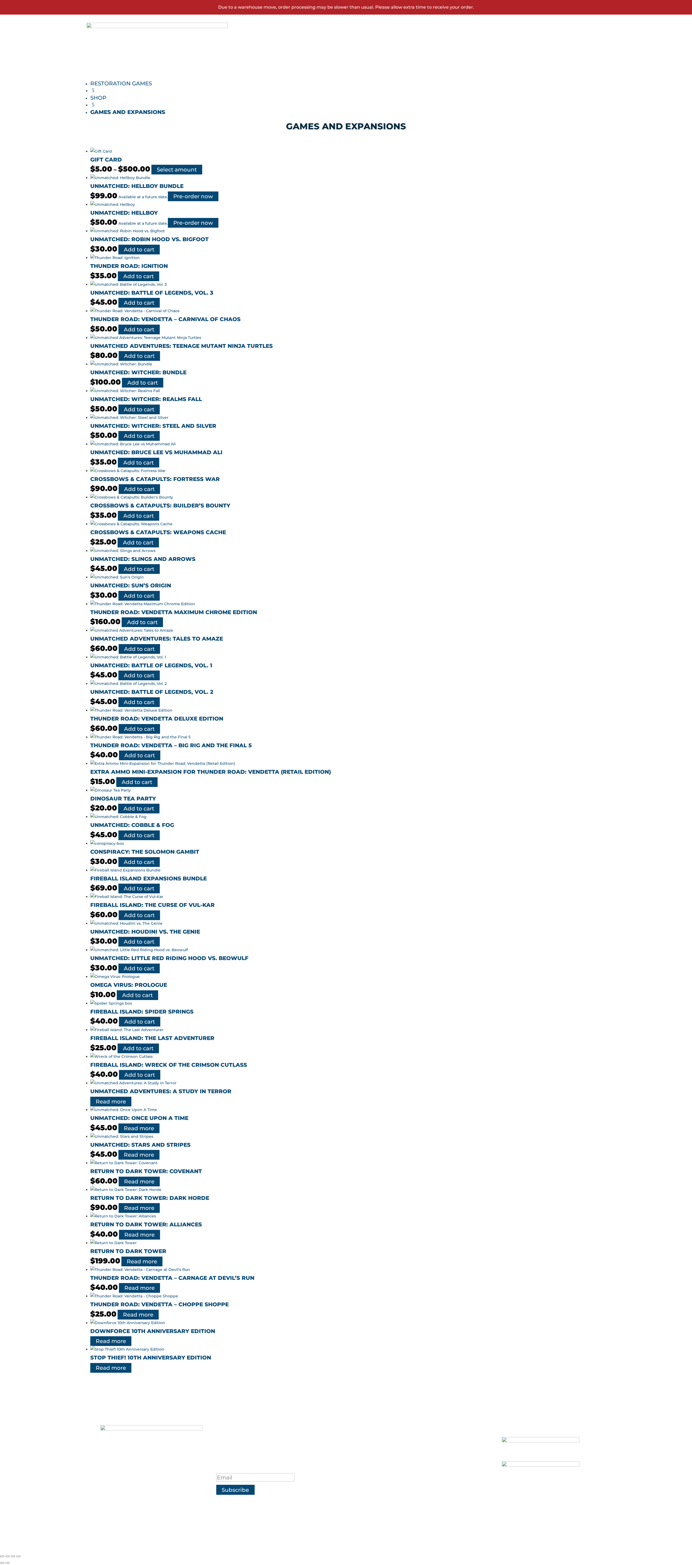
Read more (111, 1101)
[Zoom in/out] (2, 1556)
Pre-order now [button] (193, 196)
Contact (431, 40)
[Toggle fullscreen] (7, 1556)
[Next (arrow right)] (7, 1563)
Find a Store (390, 1455)
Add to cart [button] (139, 249)
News (395, 40)
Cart (535, 40)
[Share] (13, 1556)
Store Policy (390, 1482)
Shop (364, 40)
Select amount (177, 169)
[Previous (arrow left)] (2, 1563)
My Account (492, 40)
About (379, 1441)
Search (569, 40)
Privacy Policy (394, 1468)
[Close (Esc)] (18, 1556)
